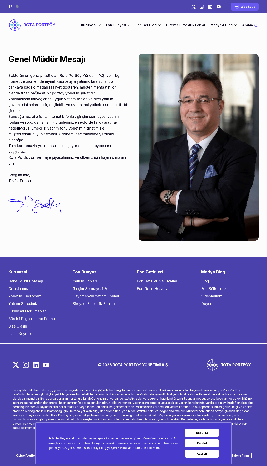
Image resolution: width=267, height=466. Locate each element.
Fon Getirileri (146, 25)
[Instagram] (202, 7)
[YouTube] (219, 7)
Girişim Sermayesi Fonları (94, 288)
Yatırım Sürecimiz (23, 303)
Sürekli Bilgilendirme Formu (31, 318)
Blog (205, 281)
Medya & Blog (221, 25)
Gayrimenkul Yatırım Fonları (96, 296)
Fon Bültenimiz (213, 288)
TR (10, 6)
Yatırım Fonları (85, 281)
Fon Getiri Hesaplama (155, 288)
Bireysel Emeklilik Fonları (186, 25)
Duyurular (209, 303)
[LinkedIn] (210, 7)
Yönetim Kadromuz (24, 296)
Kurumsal (88, 25)
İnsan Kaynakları (22, 333)
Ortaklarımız (18, 288)
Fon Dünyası (116, 25)
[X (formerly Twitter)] (193, 7)
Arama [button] (247, 25)
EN (17, 6)
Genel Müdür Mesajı (25, 281)
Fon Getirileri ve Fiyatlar (157, 281)
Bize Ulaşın (17, 326)
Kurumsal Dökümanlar (27, 311)
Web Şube (248, 6)
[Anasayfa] (31, 25)
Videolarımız (211, 296)
